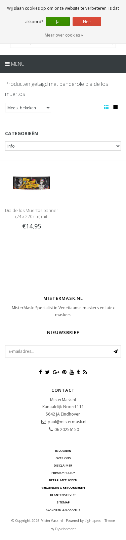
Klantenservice (63, 495)
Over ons (63, 458)
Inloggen (63, 450)
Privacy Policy (63, 473)
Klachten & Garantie (63, 509)
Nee (87, 21)
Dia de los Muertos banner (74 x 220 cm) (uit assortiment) (31, 216)
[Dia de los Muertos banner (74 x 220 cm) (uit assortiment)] (31, 182)
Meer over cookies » (64, 35)
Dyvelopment (65, 529)
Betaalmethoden (63, 480)
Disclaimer (63, 465)
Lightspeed (93, 520)
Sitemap (63, 502)
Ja (57, 21)
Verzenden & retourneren (63, 487)
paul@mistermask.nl (67, 422)
